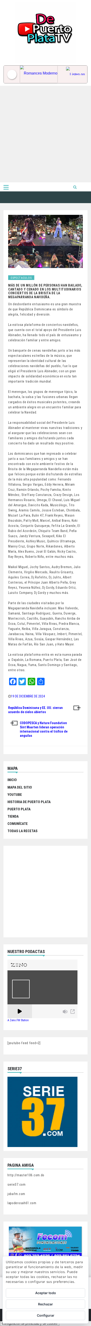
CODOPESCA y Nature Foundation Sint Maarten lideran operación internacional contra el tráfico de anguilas (43, 729)
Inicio (12, 780)
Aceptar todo (45, 1293)
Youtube (14, 795)
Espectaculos (21, 277)
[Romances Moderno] (42, 74)
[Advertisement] (45, 133)
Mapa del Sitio (19, 787)
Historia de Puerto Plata (29, 802)
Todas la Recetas (22, 831)
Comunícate (17, 824)
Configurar (45, 1315)
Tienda (13, 816)
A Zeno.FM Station (18, 1020)
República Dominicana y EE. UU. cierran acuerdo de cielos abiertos (35, 710)
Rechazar (45, 1304)
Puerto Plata (19, 809)
